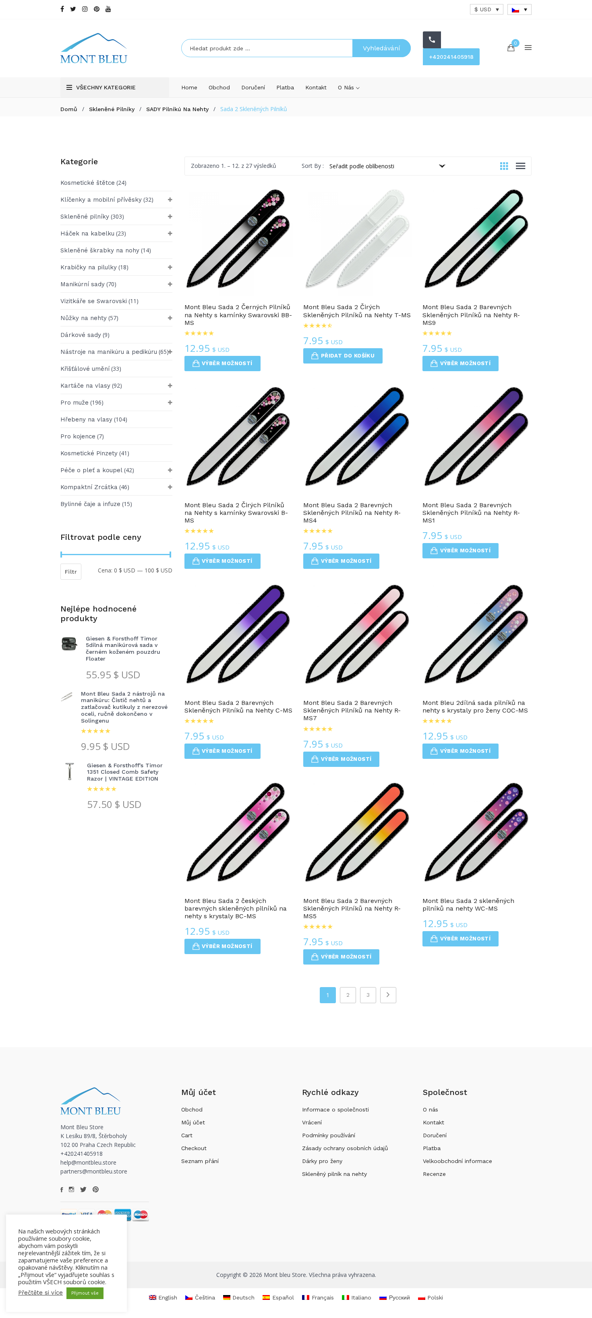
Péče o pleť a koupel (91, 470)
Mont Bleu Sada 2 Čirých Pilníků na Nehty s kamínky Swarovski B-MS (236, 512)
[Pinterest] (96, 9)
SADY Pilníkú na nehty (177, 109)
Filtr (71, 571)
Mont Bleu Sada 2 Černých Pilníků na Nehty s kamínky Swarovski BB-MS (238, 314)
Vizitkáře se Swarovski (93, 301)
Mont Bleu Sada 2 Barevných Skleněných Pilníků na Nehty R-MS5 (352, 908)
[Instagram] (85, 9)
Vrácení (312, 1122)
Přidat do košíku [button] (348, 356)
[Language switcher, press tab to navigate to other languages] (519, 9)
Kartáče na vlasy (85, 385)
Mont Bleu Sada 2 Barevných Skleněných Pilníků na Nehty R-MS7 (352, 710)
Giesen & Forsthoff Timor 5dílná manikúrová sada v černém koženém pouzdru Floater (123, 648)
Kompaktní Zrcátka (89, 487)
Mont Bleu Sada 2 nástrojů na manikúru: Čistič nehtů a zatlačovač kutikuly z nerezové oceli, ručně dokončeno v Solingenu (124, 707)
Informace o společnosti (335, 1109)
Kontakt (316, 87)
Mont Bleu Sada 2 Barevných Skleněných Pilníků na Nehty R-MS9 (471, 314)
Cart (187, 1135)
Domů (68, 109)
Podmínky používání (328, 1135)
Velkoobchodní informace (457, 1161)
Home (189, 87)
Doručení (253, 87)
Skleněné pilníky (112, 109)
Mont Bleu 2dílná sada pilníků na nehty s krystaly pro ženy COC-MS (475, 706)
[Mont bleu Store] (114, 48)
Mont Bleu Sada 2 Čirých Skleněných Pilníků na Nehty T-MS (357, 310)
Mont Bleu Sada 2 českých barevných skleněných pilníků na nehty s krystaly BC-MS (235, 908)
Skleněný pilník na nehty (334, 1174)
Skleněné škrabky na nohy (99, 250)
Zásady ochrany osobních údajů (345, 1148)
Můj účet (193, 1122)
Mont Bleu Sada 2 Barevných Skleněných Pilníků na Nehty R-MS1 (471, 512)
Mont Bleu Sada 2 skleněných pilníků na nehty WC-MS (468, 904)
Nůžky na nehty (83, 318)
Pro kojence (77, 436)
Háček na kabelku (87, 233)
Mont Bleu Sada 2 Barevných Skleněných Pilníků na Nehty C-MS (238, 706)
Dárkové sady (80, 335)
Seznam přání (200, 1161)
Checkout (194, 1148)
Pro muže (74, 402)
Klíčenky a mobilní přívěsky (101, 199)
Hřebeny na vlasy (86, 419)
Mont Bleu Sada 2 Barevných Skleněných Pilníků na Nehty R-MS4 (352, 512)
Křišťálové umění (85, 368)
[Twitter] (73, 9)
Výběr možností (227, 363)
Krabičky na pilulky (88, 267)
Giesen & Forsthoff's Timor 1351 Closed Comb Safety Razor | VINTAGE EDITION (125, 772)
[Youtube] (108, 9)
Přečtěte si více (40, 1292)
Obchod (219, 87)
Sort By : (313, 165)
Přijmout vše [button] (85, 1293)
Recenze (434, 1174)
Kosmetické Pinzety (89, 453)
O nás (347, 87)
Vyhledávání (381, 48)
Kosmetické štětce (87, 182)
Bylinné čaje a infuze (90, 504)
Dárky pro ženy (322, 1161)
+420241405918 (451, 57)
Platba (285, 87)
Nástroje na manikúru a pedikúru (108, 351)
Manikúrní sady (82, 284)
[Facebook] (62, 9)
